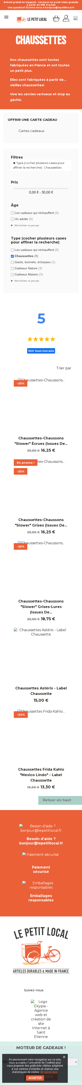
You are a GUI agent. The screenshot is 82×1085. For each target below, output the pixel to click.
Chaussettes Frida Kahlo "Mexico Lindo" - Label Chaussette (41, 774)
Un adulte (24, 219)
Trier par (66, 369)
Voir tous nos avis (41, 350)
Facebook (46, 990)
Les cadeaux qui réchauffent (37, 213)
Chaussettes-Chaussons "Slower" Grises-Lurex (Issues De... (41, 606)
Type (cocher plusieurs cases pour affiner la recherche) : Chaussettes (39, 165)
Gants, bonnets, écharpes (35, 262)
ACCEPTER (35, 1078)
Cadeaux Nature (28, 268)
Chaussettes (26, 256)
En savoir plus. (49, 1072)
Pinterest (50, 990)
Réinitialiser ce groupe (26, 225)
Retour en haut (60, 800)
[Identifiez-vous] (66, 19)
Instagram (55, 990)
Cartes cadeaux (31, 131)
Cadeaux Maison (29, 274)
